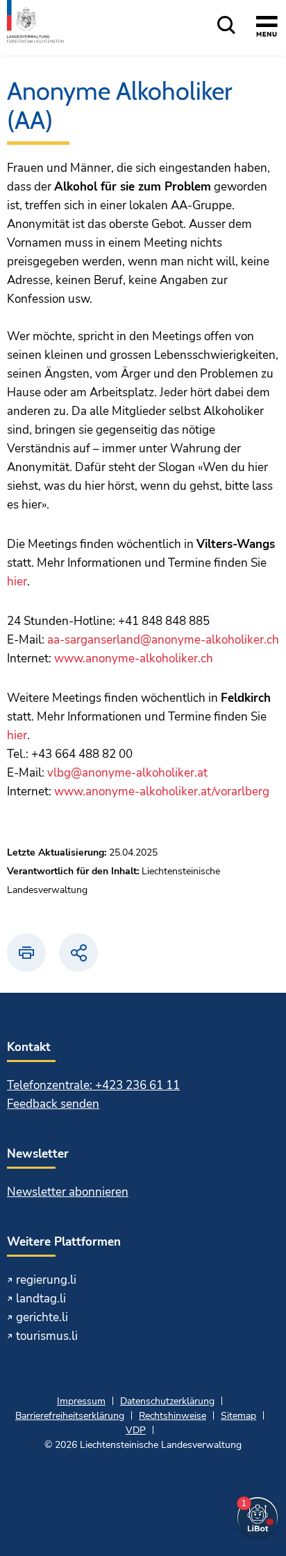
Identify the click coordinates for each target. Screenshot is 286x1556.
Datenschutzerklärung (167, 1401)
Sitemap (238, 1415)
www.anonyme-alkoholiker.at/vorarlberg (161, 791)
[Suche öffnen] (226, 26)
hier (17, 582)
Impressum (81, 1401)
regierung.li (46, 1280)
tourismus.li (47, 1336)
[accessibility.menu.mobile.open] (267, 28)
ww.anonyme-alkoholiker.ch (138, 658)
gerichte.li (42, 1317)
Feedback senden (53, 1104)
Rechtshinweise (172, 1415)
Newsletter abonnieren (67, 1192)
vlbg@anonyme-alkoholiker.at (127, 773)
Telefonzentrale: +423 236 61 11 (93, 1085)
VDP (136, 1430)
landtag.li (41, 1299)
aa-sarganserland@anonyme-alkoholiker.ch (163, 640)
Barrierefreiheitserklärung (69, 1415)
